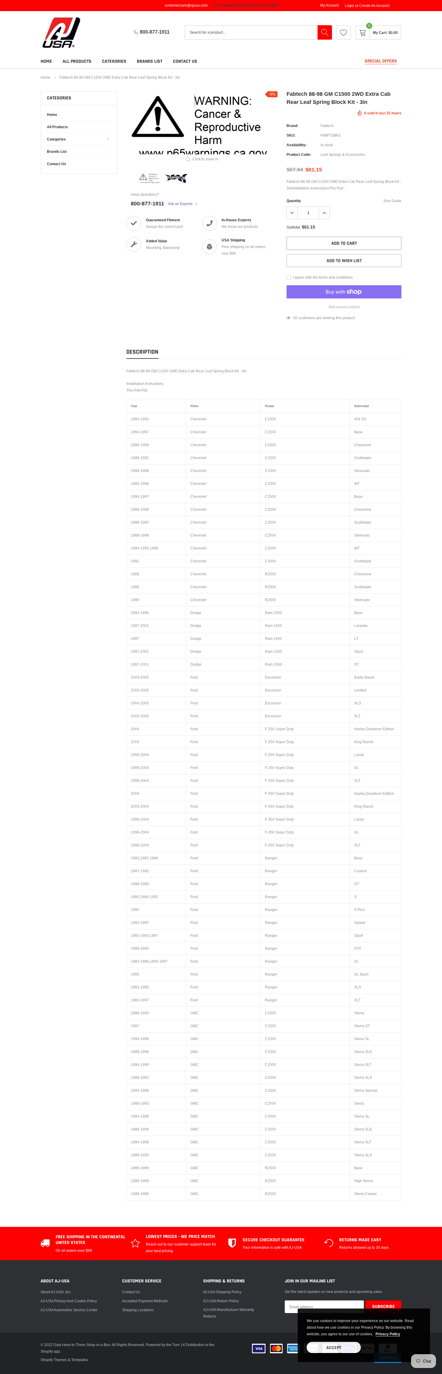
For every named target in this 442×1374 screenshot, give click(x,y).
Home (46, 61)
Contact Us (131, 1292)
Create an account (374, 6)
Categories (114, 61)
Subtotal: (294, 227)
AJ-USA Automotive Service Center (69, 1310)
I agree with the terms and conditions (322, 277)
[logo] (66, 32)
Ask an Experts (180, 203)
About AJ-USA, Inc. (56, 1292)
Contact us (185, 61)
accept (333, 1348)
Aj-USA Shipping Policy (222, 1292)
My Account (329, 5)
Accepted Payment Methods (145, 1301)
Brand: (292, 125)
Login (349, 6)
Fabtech (327, 125)
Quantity (294, 200)
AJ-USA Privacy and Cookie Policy (69, 1301)
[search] (325, 32)
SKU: (291, 135)
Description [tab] (142, 352)
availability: (297, 145)
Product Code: (299, 154)
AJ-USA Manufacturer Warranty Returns (228, 1312)
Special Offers (381, 61)
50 (295, 318)
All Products (77, 61)
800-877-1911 (155, 32)
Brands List (149, 61)
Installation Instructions (145, 383)
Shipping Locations (138, 1310)
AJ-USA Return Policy (221, 1301)
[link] (343, 32)
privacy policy (388, 1334)
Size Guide (392, 200)
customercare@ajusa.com (186, 5)
